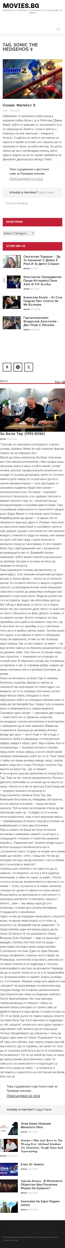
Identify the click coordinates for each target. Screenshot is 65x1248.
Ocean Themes (10, 1240)
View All (60, 382)
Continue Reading (16, 203)
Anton (6, 110)
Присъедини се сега (26, 178)
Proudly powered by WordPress (18, 1237)
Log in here (46, 192)
